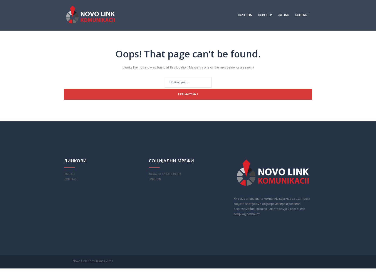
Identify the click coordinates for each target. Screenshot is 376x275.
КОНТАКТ (302, 15)
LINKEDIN (155, 179)
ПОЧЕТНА (245, 15)
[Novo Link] (90, 15)
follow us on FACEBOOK (165, 174)
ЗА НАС (283, 15)
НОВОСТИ (265, 15)
